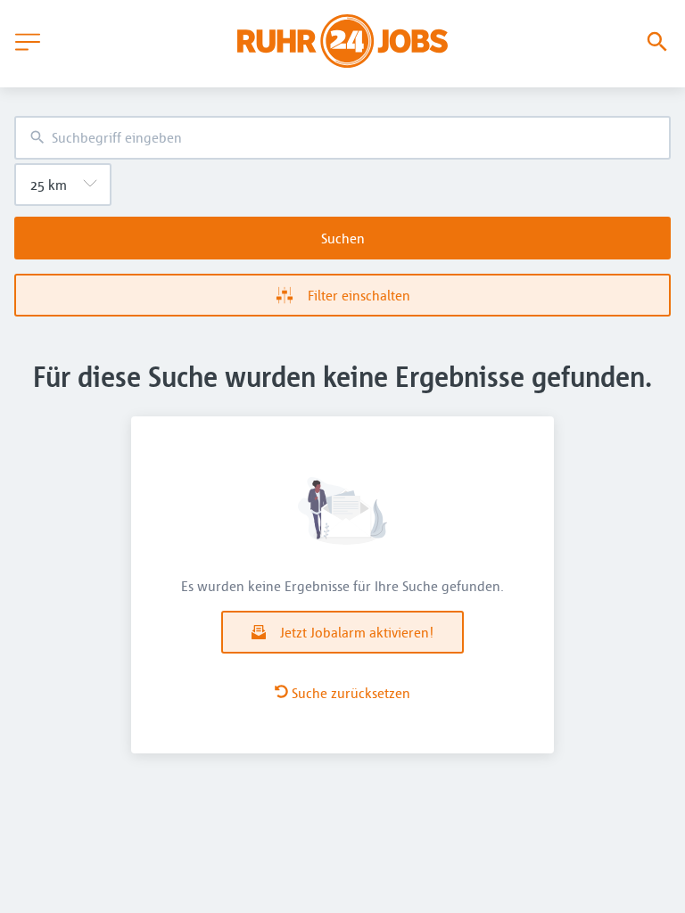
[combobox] (342, 138)
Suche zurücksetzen (351, 693)
